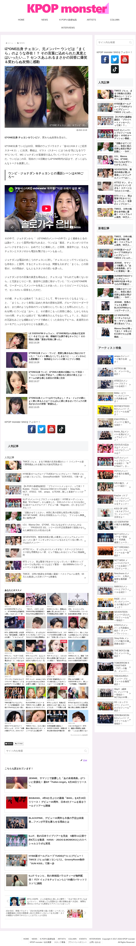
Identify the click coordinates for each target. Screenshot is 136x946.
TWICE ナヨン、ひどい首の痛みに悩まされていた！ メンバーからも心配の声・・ (36, 728)
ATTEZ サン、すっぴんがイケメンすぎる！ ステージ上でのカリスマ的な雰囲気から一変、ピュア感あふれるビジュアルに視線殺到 (36, 637)
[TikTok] (61, 429)
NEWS (10, 744)
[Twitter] (41, 429)
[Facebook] (31, 429)
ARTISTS (62, 939)
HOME (26, 939)
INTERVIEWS (95, 939)
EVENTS (83, 939)
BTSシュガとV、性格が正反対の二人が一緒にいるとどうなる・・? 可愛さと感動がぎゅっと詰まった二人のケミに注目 (56, 707)
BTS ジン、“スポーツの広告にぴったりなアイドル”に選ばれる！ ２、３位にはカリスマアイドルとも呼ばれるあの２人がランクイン (15, 660)
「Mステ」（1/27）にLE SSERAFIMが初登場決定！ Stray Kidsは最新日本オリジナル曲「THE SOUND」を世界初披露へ (35, 614)
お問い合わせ (95, 942)
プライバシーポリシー (77, 942)
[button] (85, 750)
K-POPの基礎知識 (47, 939)
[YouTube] (51, 429)
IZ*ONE (20, 744)
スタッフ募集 (59, 942)
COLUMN (72, 939)
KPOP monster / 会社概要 (40, 942)
